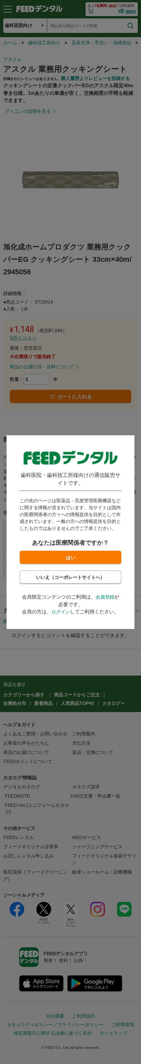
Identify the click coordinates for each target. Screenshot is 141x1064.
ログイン (60, 612)
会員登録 (105, 597)
